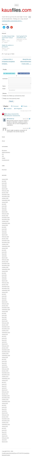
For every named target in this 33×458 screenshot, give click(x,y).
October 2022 (5, 267)
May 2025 (4, 208)
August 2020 (5, 311)
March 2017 (4, 390)
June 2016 (4, 407)
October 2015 (5, 422)
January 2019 (5, 347)
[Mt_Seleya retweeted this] (11, 114)
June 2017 (4, 384)
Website (4, 93)
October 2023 (5, 244)
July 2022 (4, 273)
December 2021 (5, 286)
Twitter (3, 158)
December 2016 (5, 395)
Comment (4, 78)
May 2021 (4, 298)
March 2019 (4, 344)
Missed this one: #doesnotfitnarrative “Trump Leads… (25, 61)
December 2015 (5, 418)
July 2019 (4, 336)
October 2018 (5, 353)
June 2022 (4, 275)
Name (4, 86)
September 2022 (6, 269)
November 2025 (6, 196)
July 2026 (4, 181)
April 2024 (4, 233)
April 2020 (4, 319)
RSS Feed (4, 169)
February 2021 (5, 303)
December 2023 (5, 240)
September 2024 (6, 223)
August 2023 (5, 248)
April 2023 (4, 256)
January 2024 (5, 238)
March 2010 (4, 441)
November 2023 (6, 242)
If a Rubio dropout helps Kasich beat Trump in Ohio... (8, 37)
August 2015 (5, 426)
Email (3, 88)
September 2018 (6, 355)
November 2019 (6, 328)
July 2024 (4, 227)
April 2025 (4, 210)
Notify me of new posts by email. (11, 98)
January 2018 (5, 370)
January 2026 (5, 192)
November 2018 (6, 351)
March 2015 (4, 436)
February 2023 (5, 259)
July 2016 (4, 405)
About (3, 141)
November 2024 (6, 219)
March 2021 (4, 301)
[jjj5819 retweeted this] (3, 114)
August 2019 (5, 334)
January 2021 (5, 305)
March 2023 (4, 257)
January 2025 (5, 215)
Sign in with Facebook (24, 73)
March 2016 (4, 413)
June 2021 (4, 296)
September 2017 (6, 378)
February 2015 (5, 438)
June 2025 (4, 206)
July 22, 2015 (26, 128)
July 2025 (4, 204)
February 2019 (5, 346)
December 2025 (5, 194)
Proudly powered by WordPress (9, 453)
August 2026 (5, 179)
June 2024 (4, 229)
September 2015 (6, 424)
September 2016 (6, 401)
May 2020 (4, 317)
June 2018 (4, 361)
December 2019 (5, 326)
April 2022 (4, 278)
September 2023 (6, 246)
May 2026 (4, 185)
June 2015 (4, 430)
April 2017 (4, 388)
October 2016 (5, 399)
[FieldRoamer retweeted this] (12, 115)
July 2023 (4, 250)
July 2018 (4, 359)
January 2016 (5, 416)
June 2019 (4, 338)
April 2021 (4, 300)
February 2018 (5, 369)
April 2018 (4, 365)
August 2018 (5, 357)
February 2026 (5, 190)
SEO (3, 156)
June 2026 (4, 183)
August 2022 (5, 271)
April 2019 (4, 342)
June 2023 (4, 252)
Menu (16, 5)
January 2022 (5, 284)
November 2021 (6, 288)
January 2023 (5, 261)
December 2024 (5, 217)
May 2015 (4, 432)
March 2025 (4, 211)
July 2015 (4, 428)
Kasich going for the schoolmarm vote (21, 36)
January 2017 (5, 393)
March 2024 (4, 234)
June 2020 (4, 315)
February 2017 (5, 392)
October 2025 (5, 198)
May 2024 (4, 231)
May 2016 (4, 409)
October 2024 (5, 221)
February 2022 (5, 282)
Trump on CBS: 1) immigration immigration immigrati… (8, 61)
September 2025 (6, 200)
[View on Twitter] (29, 118)
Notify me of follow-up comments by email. (14, 95)
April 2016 (4, 411)
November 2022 (6, 265)
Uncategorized (5, 160)
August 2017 (5, 380)
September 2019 (6, 332)
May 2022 (4, 277)
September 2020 (6, 309)
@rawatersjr (10, 119)
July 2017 (4, 382)
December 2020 (5, 307)
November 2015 (6, 420)
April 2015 (4, 434)
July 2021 (4, 294)
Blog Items (4, 150)
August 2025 (5, 202)
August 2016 (5, 403)
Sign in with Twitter (9, 73)
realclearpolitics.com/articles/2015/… (12, 21)
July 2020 (4, 313)
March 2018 (4, 367)
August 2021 (5, 292)
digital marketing (6, 152)
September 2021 (6, 290)
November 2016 (6, 397)
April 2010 (4, 439)
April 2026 (4, 187)
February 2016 (5, 415)
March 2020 (4, 321)
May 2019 (4, 340)
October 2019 (5, 330)
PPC (3, 154)
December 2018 (5, 349)
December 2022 (5, 263)
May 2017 (4, 386)
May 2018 (4, 363)
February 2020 (5, 323)
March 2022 (4, 280)
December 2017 (5, 372)
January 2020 (5, 324)
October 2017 (5, 376)
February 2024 (5, 236)
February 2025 (5, 213)
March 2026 (4, 188)
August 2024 (5, 225)
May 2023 (4, 254)
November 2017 (6, 374)
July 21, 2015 (26, 118)
